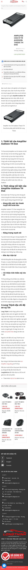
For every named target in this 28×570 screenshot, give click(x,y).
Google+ (8, 462)
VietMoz (3, 568)
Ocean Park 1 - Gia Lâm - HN (11, 478)
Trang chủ (3, 6)
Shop (7, 6)
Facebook (9, 458)
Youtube (8, 465)
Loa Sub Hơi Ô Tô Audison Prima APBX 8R (7, 430)
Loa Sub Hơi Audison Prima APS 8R (19, 430)
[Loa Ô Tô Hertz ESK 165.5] (7, 395)
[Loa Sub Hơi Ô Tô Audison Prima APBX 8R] (7, 422)
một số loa (13, 378)
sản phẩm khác (9, 332)
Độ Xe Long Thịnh (13, 567)
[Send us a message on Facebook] (4, 565)
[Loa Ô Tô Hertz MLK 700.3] (20, 395)
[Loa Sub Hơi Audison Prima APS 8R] (20, 422)
